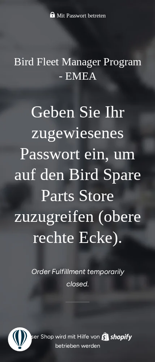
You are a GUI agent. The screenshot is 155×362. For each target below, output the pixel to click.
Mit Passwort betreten (80, 16)
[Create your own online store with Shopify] (116, 336)
